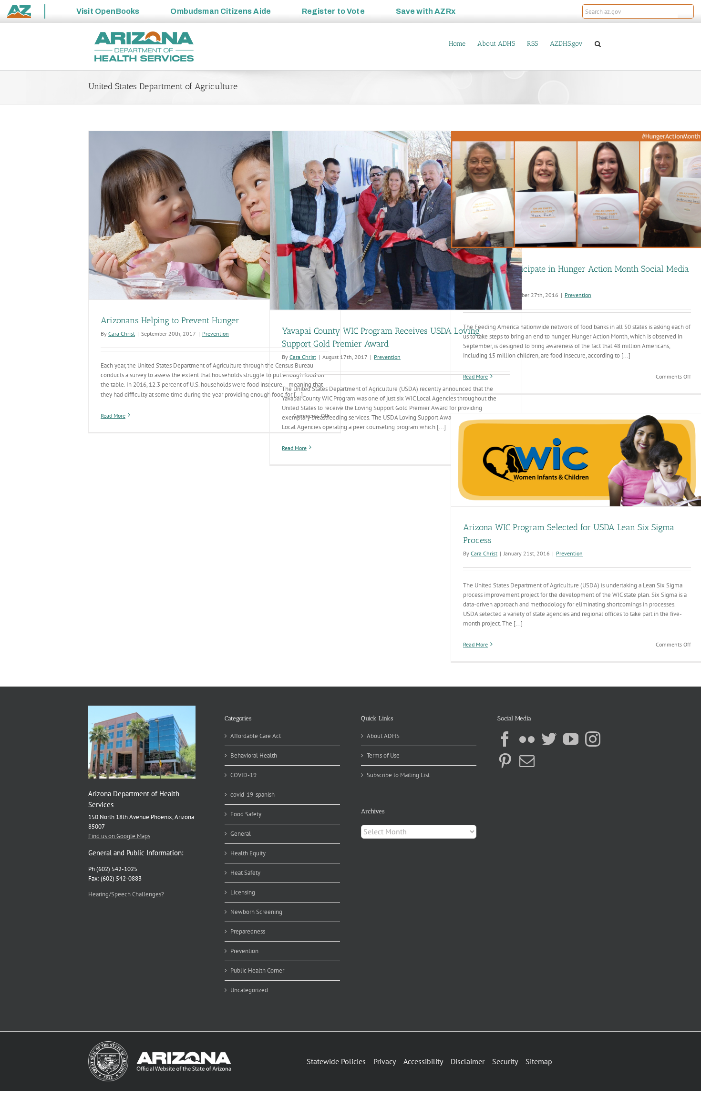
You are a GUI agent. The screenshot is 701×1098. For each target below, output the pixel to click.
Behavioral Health (253, 755)
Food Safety (245, 814)
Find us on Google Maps (119, 836)
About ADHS (383, 736)
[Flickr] (527, 739)
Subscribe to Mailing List (398, 775)
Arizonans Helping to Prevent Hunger (170, 320)
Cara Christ (121, 333)
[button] (686, 11)
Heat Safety (245, 873)
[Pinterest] (505, 761)
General (240, 834)
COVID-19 (243, 775)
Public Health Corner (257, 970)
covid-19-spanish (252, 794)
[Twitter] (549, 739)
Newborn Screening (256, 912)
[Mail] (527, 761)
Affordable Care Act (255, 736)
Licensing (242, 892)
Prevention (215, 333)
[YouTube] (570, 739)
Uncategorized (249, 990)
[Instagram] (592, 739)
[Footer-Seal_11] (159, 1044)
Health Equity (248, 853)
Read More (113, 415)
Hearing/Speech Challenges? (126, 894)
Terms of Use (383, 755)
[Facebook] (505, 739)
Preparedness (247, 931)
